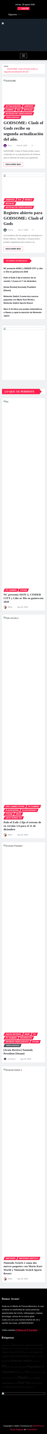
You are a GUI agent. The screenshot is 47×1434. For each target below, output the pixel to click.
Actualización (6, 1345)
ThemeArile (32, 1429)
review (32, 1372)
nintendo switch (21, 1360)
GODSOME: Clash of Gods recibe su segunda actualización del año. (21, 70)
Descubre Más (13, 164)
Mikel (10, 607)
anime (22, 1345)
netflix (41, 1356)
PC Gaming (12, 1367)
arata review (30, 1345)
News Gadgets (16, 1429)
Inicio (6, 66)
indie (35, 1352)
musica (37, 1356)
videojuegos (7, 1382)
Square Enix (12, 1377)
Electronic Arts (34, 1349)
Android (15, 1345)
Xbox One (24, 1382)
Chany (10, 229)
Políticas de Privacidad (26, 1330)
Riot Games (38, 1372)
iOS (40, 1352)
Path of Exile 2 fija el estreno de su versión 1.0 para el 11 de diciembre (22, 826)
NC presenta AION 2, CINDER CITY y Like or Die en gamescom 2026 (23, 598)
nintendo (6, 1360)
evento (26, 1352)
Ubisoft (37, 1377)
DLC (28, 1348)
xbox (15, 1383)
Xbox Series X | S (28, 1387)
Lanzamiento (21, 1356)
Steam (23, 1377)
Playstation (21, 1367)
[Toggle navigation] (23, 55)
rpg (44, 1372)
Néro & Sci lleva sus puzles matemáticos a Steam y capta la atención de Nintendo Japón (23, 312)
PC (4, 1366)
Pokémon (21, 1372)
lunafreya (11, 1058)
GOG (31, 1352)
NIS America (36, 1361)
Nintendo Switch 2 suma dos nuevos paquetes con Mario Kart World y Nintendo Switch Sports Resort (21, 299)
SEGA (4, 1378)
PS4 (27, 1372)
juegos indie (8, 1356)
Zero (10, 145)
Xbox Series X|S (13, 1386)
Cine (10, 1348)
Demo (23, 1349)
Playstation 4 (35, 1366)
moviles (32, 1356)
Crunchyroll (17, 1349)
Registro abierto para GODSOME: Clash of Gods (23, 218)
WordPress (38, 1425)
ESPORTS (19, 1352)
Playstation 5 (10, 1371)
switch (31, 1378)
